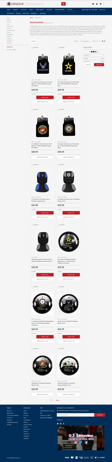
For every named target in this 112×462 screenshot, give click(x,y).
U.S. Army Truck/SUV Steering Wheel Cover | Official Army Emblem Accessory (67, 261)
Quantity (33, 94)
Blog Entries (10, 413)
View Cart (88, 64)
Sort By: (76, 41)
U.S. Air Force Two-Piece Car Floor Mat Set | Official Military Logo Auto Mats (41, 83)
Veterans (49, 9)
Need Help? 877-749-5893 (89, 9)
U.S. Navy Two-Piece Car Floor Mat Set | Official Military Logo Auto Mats (68, 145)
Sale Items (26, 13)
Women (70, 9)
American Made (59, 9)
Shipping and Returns (12, 422)
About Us (9, 411)
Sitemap (9, 424)
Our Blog (9, 420)
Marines (15, 9)
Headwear (34, 13)
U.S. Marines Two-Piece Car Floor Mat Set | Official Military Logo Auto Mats (41, 145)
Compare (33, 41)
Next (57, 400)
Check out (99, 64)
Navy (31, 9)
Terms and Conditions (13, 415)
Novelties (43, 13)
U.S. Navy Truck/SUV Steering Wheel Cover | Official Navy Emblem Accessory (42, 323)
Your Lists (102, 9)
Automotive (10, 13)
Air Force (23, 9)
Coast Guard (39, 9)
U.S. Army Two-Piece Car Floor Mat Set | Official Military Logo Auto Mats (68, 83)
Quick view (42, 64)
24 (99, 41)
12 (97, 41)
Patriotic (18, 13)
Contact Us (10, 417)
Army (8, 9)
